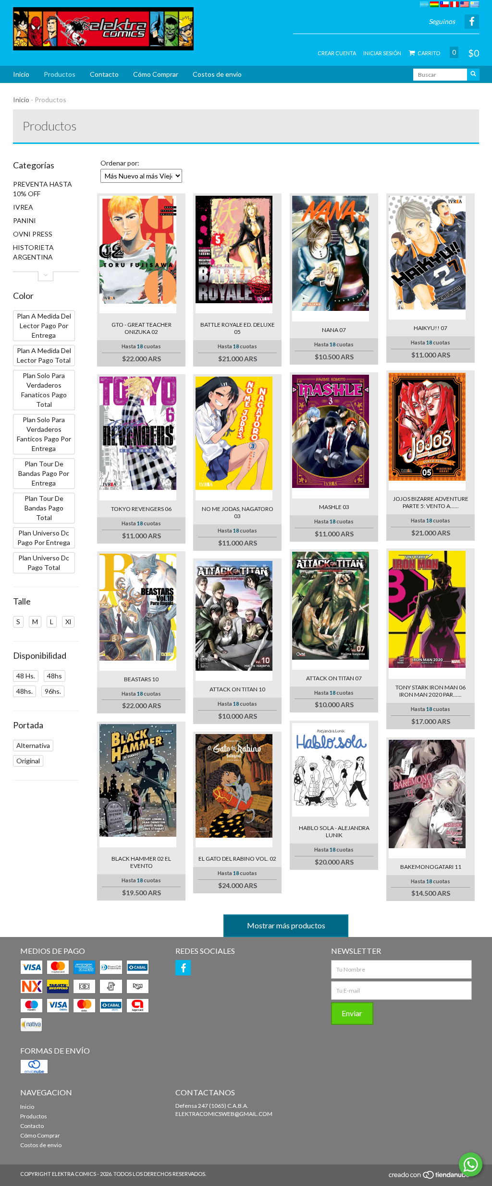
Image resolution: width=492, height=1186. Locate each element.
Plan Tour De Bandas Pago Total (44, 508)
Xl (68, 621)
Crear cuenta (337, 53)
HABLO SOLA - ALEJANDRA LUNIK (334, 831)
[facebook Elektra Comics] (183, 967)
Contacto (104, 74)
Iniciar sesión (382, 53)
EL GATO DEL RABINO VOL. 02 (237, 858)
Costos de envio (217, 74)
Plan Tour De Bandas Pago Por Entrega (43, 473)
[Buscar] (473, 75)
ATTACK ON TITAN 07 (334, 678)
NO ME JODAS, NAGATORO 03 (237, 512)
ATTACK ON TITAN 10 (237, 689)
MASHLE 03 (334, 506)
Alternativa (33, 745)
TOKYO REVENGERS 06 (141, 508)
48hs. (24, 691)
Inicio (21, 74)
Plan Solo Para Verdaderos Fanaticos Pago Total (44, 389)
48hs (54, 676)
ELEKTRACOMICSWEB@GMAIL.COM (223, 1113)
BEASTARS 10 (141, 679)
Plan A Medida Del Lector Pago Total (44, 355)
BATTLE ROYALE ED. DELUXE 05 (237, 328)
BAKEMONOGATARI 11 (430, 866)
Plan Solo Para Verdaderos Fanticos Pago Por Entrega (44, 433)
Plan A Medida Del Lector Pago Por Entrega (44, 325)
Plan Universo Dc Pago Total (43, 562)
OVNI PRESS (32, 234)
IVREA (23, 207)
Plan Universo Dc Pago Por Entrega (43, 537)
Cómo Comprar (155, 74)
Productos (59, 74)
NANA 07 (334, 329)
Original (28, 761)
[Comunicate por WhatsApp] (470, 1164)
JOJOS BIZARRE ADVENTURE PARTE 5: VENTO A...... (430, 502)
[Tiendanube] (430, 1177)
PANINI (24, 220)
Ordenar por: (119, 163)
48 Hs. (25, 676)
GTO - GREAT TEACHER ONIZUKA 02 (141, 328)
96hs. (53, 691)
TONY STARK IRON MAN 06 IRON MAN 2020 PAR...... (430, 691)
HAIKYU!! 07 (430, 328)
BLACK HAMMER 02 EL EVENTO (141, 862)
